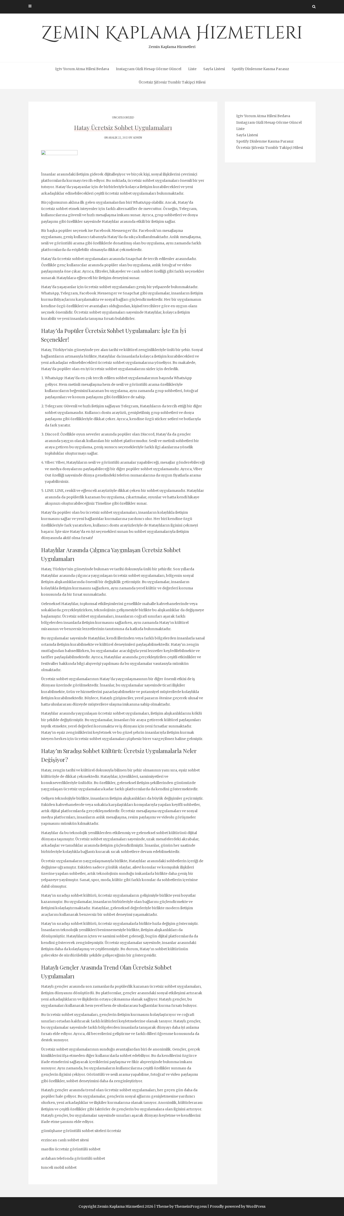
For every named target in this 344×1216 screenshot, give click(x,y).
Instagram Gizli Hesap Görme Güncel (148, 69)
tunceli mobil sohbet (59, 1167)
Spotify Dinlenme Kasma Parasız (260, 69)
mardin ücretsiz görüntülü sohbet (70, 1149)
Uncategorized (123, 117)
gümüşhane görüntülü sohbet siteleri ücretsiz (81, 1130)
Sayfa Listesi (214, 69)
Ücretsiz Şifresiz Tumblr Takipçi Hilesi (172, 82)
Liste (192, 69)
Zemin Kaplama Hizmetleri (172, 35)
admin (137, 137)
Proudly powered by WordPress (237, 1206)
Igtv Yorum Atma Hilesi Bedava (82, 69)
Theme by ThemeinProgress (181, 1206)
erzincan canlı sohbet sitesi (65, 1140)
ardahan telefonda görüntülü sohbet (73, 1158)
